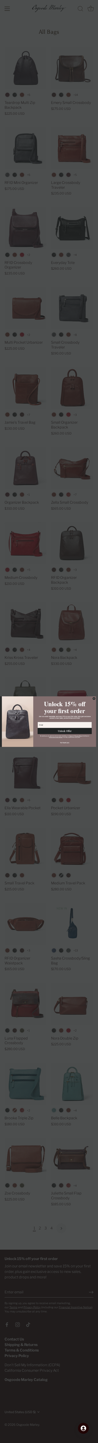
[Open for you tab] (83, 1428)
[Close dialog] (94, 698)
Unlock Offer (65, 731)
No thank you (64, 742)
